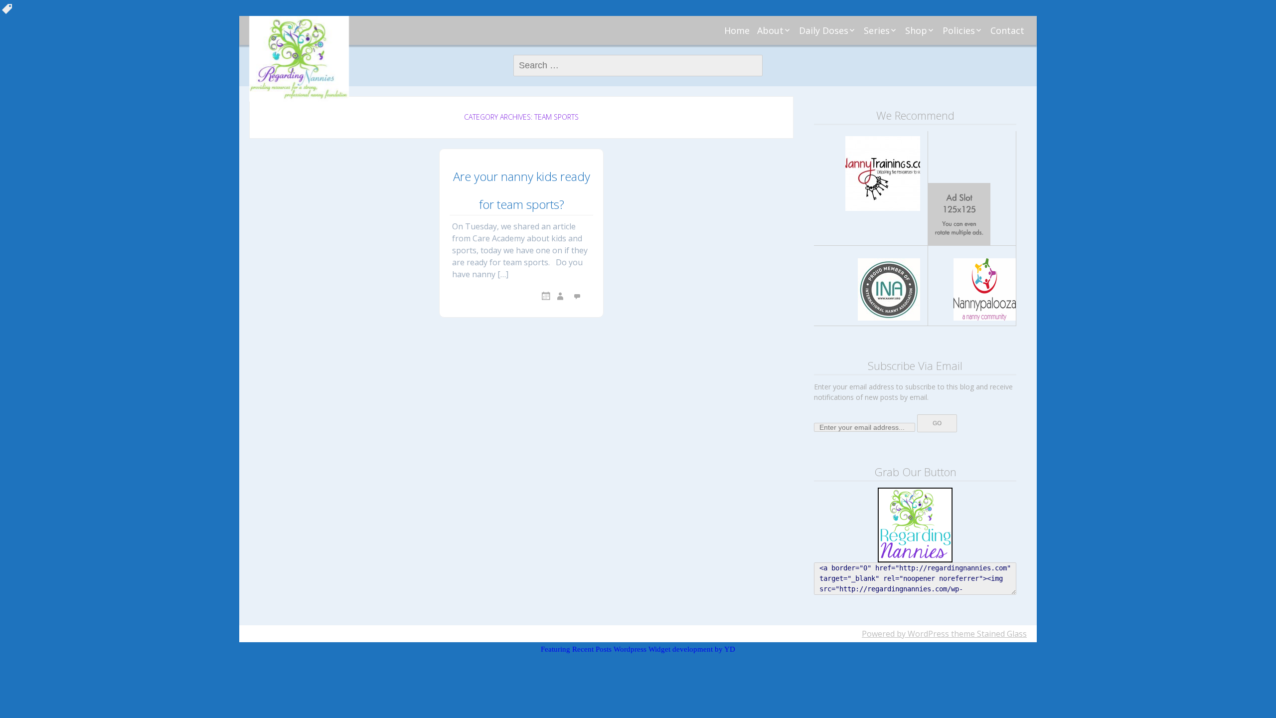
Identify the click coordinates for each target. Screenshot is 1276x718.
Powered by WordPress (905, 633)
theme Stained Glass (988, 633)
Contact (1007, 30)
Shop (916, 30)
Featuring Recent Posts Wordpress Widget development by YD (638, 649)
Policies (959, 30)
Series (877, 30)
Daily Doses (823, 30)
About (770, 30)
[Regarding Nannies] (299, 59)
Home (737, 30)
